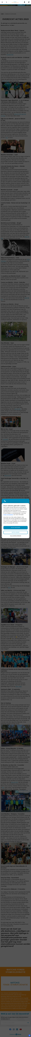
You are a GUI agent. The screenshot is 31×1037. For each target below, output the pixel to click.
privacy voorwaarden (8, 514)
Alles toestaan (15, 527)
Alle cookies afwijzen (15, 535)
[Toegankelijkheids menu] (29, 1035)
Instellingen (15, 532)
